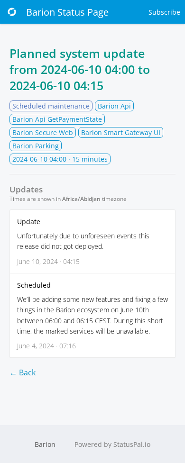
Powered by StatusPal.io (112, 444)
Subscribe (164, 12)
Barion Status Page (67, 12)
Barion (45, 444)
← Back (22, 372)
